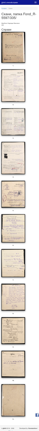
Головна (4, 8)
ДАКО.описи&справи (9, 2)
